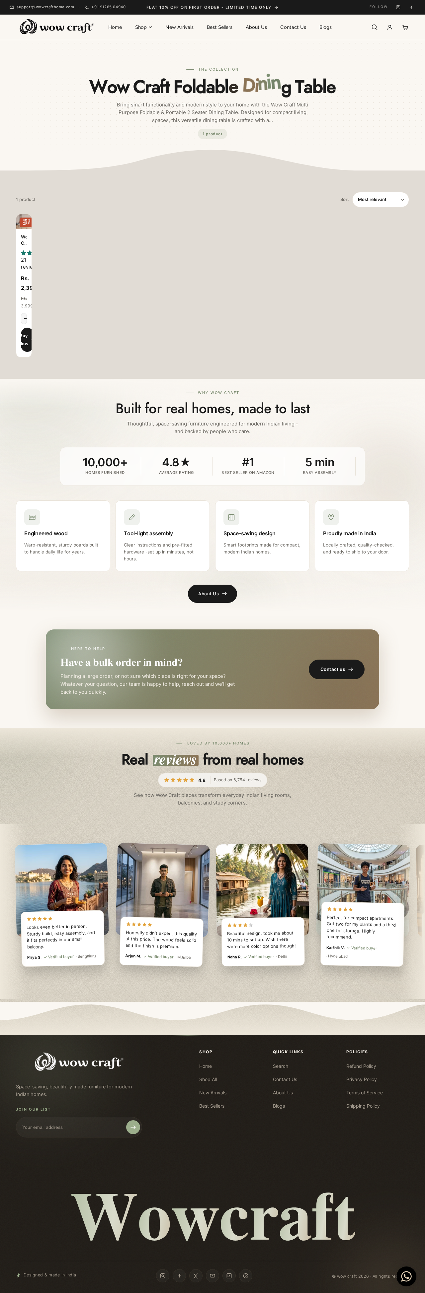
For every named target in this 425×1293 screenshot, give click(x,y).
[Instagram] (398, 7)
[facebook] (179, 1275)
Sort (344, 199)
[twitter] (196, 1275)
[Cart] (405, 27)
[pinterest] (245, 1275)
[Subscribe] (133, 1127)
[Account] (389, 27)
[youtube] (212, 1275)
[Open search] (374, 27)
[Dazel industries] (56, 27)
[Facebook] (411, 7)
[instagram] (162, 1275)
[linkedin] (229, 1275)
